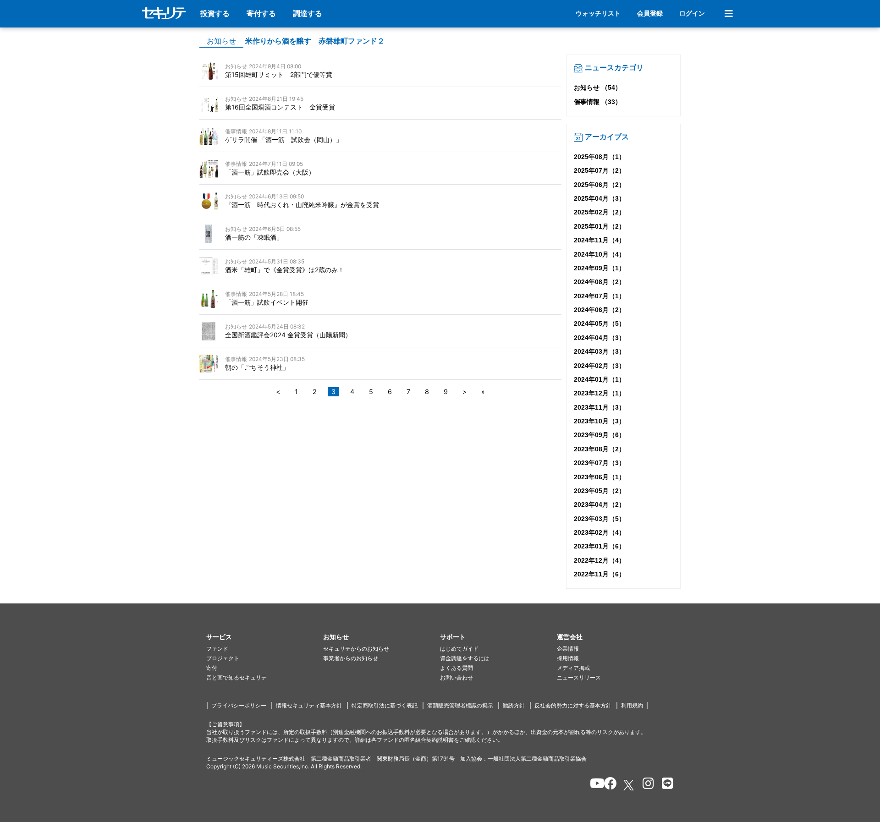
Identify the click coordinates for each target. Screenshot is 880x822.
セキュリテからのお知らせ (356, 648)
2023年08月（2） (599, 449)
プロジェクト (222, 658)
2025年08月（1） (599, 156)
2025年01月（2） (599, 226)
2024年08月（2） (599, 281)
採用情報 (568, 658)
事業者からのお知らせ (350, 658)
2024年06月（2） (599, 309)
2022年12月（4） (599, 560)
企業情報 (568, 648)
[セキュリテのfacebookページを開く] (607, 785)
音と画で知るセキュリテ (236, 677)
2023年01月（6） (599, 546)
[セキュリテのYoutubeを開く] (593, 785)
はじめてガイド (459, 648)
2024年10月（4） (599, 254)
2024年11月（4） (599, 240)
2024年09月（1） (599, 268)
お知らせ (221, 41)
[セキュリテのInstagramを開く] (646, 785)
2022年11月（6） (599, 574)
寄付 (211, 667)
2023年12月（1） (599, 393)
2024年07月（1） (599, 296)
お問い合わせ (456, 677)
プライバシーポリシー (238, 705)
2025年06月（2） (599, 184)
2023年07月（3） (599, 462)
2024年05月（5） (599, 323)
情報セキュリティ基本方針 (309, 705)
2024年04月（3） (599, 337)
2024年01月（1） (599, 379)
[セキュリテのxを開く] (629, 785)
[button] (264, 637)
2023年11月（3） (599, 407)
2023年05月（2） (599, 490)
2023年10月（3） (599, 421)
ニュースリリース (579, 677)
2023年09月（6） (599, 434)
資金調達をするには (465, 658)
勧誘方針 (514, 705)
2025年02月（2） (599, 212)
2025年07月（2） (599, 170)
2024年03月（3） (599, 351)
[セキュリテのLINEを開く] (665, 785)
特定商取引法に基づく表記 (385, 705)
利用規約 (632, 705)
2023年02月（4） (599, 532)
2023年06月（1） (599, 477)
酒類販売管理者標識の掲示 (460, 705)
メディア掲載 (573, 667)
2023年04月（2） (599, 504)
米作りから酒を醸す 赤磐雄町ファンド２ (315, 41)
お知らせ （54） (598, 87)
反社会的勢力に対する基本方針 (572, 705)
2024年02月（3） (599, 365)
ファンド (217, 648)
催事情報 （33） (598, 101)
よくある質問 (456, 667)
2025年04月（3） (599, 198)
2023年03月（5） (599, 518)
